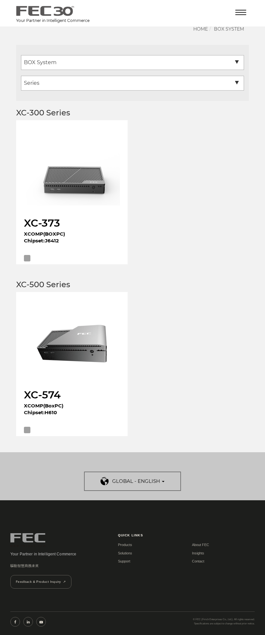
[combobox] (132, 62)
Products (125, 545)
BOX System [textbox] (40, 62)
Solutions (125, 553)
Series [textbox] (31, 83)
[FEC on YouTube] (41, 622)
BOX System (229, 29)
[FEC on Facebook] (15, 622)
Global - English (136, 481)
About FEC (200, 545)
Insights (198, 553)
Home (200, 29)
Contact (198, 561)
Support (124, 561)
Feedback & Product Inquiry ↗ (41, 581)
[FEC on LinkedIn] (28, 622)
